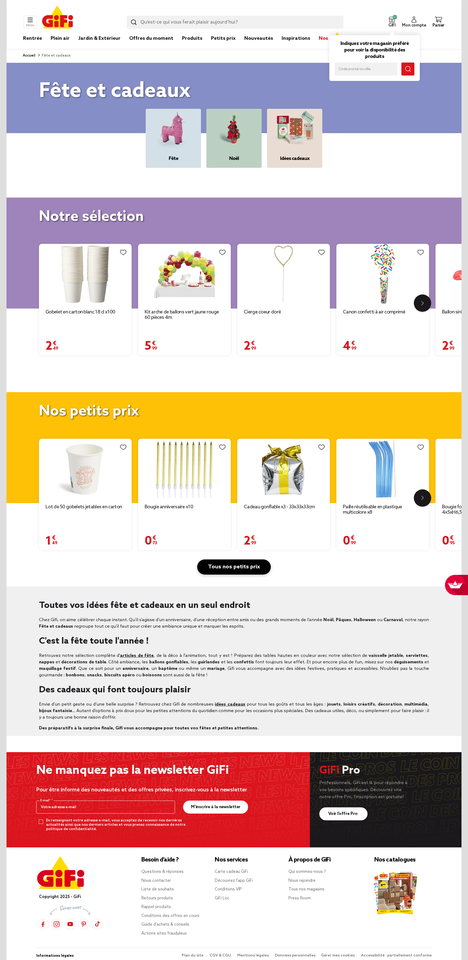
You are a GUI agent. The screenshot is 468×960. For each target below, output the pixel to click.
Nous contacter (156, 880)
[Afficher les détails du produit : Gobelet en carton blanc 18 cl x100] (85, 274)
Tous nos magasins (306, 889)
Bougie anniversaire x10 (169, 507)
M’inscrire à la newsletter (215, 807)
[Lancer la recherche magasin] (407, 69)
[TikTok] (97, 923)
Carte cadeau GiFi (231, 871)
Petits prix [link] (223, 38)
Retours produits (157, 898)
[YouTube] (70, 923)
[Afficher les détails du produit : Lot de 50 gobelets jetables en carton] (85, 469)
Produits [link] (192, 38)
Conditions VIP (228, 889)
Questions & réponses (162, 871)
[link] (192, 46)
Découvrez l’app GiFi (234, 880)
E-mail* (45, 800)
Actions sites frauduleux (164, 933)
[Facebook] (43, 923)
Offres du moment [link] (151, 38)
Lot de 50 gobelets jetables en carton (84, 507)
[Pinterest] (83, 923)
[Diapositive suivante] (422, 303)
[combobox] (235, 22)
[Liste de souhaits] (123, 252)
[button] (391, 22)
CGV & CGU (221, 955)
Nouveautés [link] (258, 38)
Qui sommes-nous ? (307, 871)
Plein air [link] (60, 38)
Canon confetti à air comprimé (374, 312)
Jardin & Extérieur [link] (99, 38)
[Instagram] (56, 923)
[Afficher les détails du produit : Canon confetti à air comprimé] (382, 274)
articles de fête (137, 655)
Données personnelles (295, 955)
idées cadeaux (230, 704)
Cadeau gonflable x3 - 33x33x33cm (279, 507)
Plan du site (193, 955)
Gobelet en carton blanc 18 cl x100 (80, 312)
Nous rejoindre (302, 880)
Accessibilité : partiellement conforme (396, 955)
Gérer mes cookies (338, 955)
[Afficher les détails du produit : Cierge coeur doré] (283, 274)
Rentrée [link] (32, 38)
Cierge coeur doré (262, 312)
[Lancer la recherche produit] (133, 22)
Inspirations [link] (296, 38)
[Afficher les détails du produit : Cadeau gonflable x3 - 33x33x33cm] (283, 469)
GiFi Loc (222, 898)
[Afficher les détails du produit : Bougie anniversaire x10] (184, 469)
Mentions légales (253, 955)
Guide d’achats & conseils (165, 924)
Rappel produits (156, 907)
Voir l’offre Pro (343, 813)
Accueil (29, 56)
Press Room (299, 898)
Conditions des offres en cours (170, 915)
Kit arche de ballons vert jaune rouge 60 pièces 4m (182, 314)
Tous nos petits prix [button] (234, 567)
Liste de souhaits (157, 889)
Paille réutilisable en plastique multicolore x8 (372, 509)
